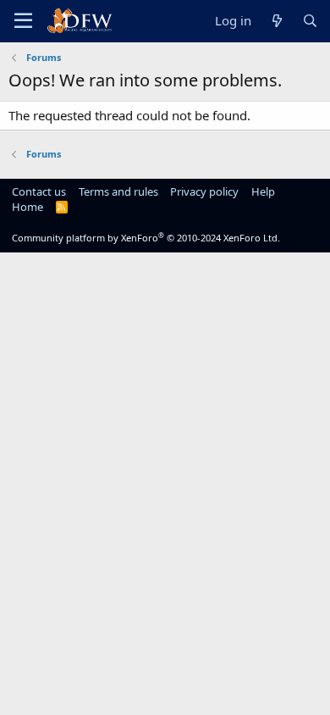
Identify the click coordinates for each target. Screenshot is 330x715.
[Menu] (23, 21)
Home (27, 206)
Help (263, 191)
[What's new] (276, 20)
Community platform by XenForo (146, 237)
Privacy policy (204, 191)
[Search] (310, 20)
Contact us (39, 191)
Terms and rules (118, 191)
